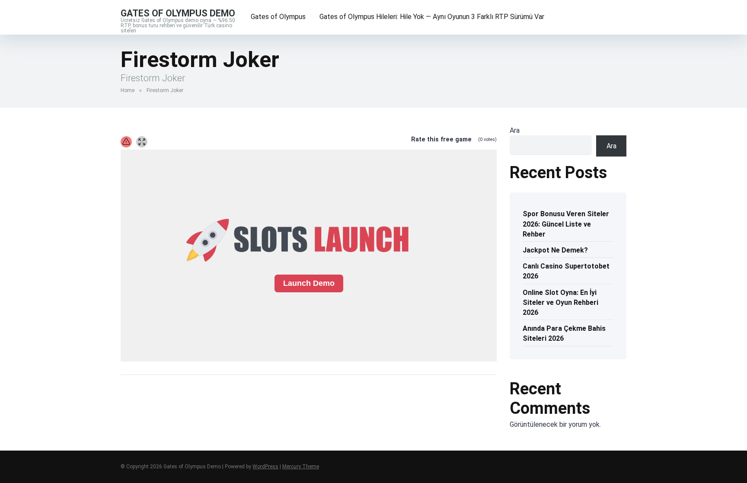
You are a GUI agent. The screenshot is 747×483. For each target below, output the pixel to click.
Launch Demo (309, 283)
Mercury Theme (300, 467)
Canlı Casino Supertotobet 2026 (566, 271)
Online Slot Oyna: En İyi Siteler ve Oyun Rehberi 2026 (560, 302)
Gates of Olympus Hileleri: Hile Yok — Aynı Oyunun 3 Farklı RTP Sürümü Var (431, 17)
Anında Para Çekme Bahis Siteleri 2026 (564, 333)
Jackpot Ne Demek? (555, 250)
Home (127, 90)
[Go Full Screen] (141, 141)
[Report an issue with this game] (126, 141)
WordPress (265, 467)
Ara (515, 130)
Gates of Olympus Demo (178, 13)
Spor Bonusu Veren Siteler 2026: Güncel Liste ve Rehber (566, 224)
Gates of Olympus (278, 17)
